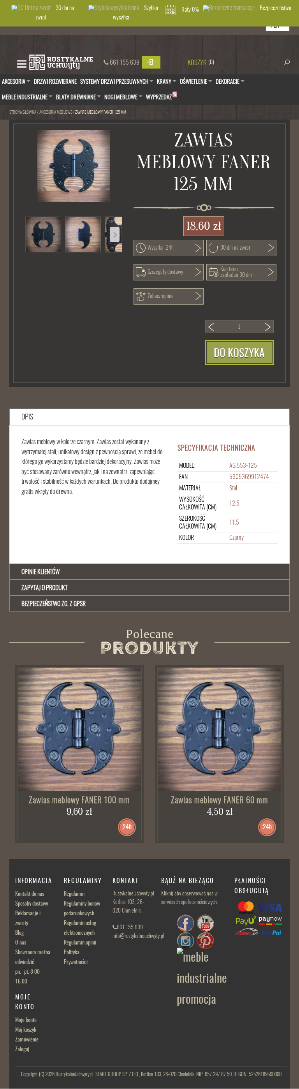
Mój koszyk (25, 1030)
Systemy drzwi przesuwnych (114, 82)
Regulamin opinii (80, 943)
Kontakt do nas (29, 894)
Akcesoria (13, 82)
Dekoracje (227, 82)
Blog (19, 933)
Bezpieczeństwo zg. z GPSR (53, 604)
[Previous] (115, 234)
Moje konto (26, 1020)
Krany (164, 82)
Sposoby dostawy (31, 904)
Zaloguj (22, 1049)
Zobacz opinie (161, 296)
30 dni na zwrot (54, 13)
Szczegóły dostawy (165, 272)
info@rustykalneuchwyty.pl (138, 936)
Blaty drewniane (76, 97)
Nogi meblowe (120, 97)
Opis (27, 417)
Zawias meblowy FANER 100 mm (79, 800)
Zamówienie (27, 1040)
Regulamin (74, 894)
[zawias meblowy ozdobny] (219, 729)
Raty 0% (190, 10)
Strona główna (22, 112)
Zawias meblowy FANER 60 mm (219, 800)
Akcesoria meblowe (55, 112)
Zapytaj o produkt (44, 588)
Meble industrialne (24, 97)
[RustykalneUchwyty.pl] (61, 62)
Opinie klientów (40, 572)
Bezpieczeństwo (275, 8)
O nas (20, 943)
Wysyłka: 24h (161, 248)
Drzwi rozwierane (55, 82)
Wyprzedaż (161, 96)
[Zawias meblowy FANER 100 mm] (79, 729)
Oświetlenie (193, 82)
